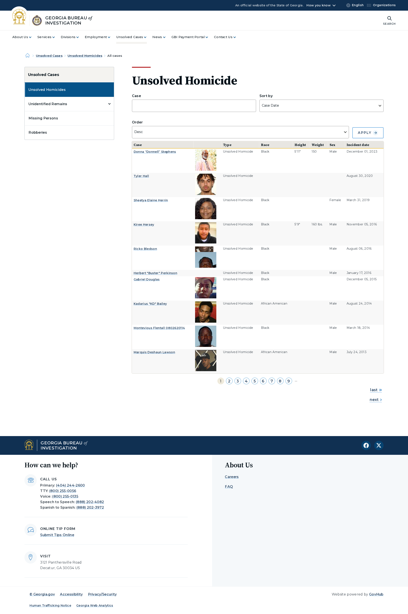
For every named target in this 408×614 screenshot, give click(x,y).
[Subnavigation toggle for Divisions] (80, 37)
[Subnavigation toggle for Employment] (111, 37)
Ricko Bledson (145, 249)
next (374, 399)
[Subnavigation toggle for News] (166, 37)
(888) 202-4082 (90, 502)
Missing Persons (43, 118)
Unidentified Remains (47, 104)
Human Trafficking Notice (50, 605)
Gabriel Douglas (147, 279)
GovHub (376, 594)
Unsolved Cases (49, 56)
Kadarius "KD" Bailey (150, 304)
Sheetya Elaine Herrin (151, 200)
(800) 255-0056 (62, 491)
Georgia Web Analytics (94, 605)
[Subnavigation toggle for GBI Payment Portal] (209, 37)
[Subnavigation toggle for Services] (56, 37)
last (374, 390)
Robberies (37, 132)
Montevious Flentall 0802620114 (159, 328)
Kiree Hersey (144, 224)
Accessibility (71, 594)
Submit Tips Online (57, 535)
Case (136, 96)
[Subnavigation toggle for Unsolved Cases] (147, 37)
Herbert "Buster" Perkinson (155, 273)
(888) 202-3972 (90, 507)
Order (137, 122)
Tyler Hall (141, 176)
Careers (232, 477)
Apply (364, 133)
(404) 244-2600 (70, 485)
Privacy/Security (102, 594)
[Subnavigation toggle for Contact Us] (237, 37)
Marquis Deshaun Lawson (154, 352)
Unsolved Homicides (85, 56)
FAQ (229, 487)
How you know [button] (318, 5)
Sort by (266, 96)
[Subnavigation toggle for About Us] (32, 37)
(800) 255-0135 (65, 496)
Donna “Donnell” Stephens (155, 152)
